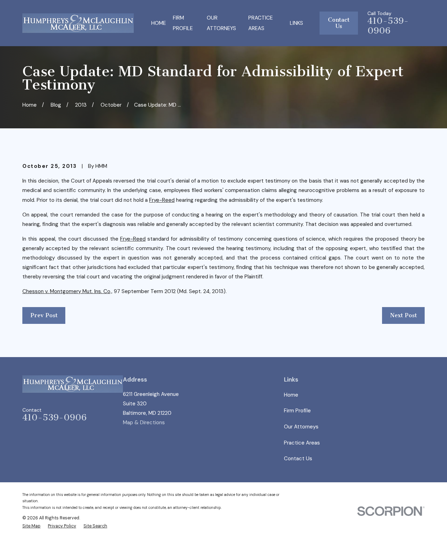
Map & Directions (144, 422)
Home (291, 394)
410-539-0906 (388, 26)
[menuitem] (31, 526)
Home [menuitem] (158, 23)
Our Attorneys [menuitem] (221, 23)
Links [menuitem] (296, 23)
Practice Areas (302, 442)
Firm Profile (297, 410)
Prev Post (44, 315)
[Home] (78, 23)
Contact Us (339, 22)
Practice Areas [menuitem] (260, 23)
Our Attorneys (301, 426)
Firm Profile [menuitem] (183, 23)
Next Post (403, 315)
